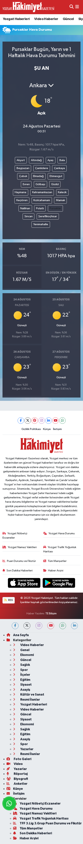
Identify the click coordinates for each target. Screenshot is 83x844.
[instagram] (39, 625)
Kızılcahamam (41, 200)
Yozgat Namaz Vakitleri (22, 547)
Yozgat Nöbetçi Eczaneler (15, 535)
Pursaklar (55, 208)
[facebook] (15, 625)
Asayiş (25, 689)
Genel (25, 650)
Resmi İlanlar (30, 699)
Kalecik (62, 192)
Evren (26, 184)
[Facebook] (21, 420)
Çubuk (23, 176)
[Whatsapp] (62, 420)
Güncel (68, 19)
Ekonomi (27, 655)
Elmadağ (38, 176)
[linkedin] (74, 625)
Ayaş (50, 160)
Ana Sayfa (21, 635)
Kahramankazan (42, 192)
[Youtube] (55, 420)
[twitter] (27, 625)
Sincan (29, 216)
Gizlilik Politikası (31, 429)
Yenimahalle (40, 224)
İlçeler (25, 674)
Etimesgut (56, 176)
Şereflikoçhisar (47, 216)
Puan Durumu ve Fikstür (21, 561)
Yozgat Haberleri (16, 19)
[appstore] (24, 583)
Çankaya (59, 168)
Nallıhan (25, 208)
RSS (10, 600)
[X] (28, 420)
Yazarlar (26, 749)
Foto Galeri (22, 759)
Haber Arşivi (55, 570)
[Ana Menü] (77, 7)
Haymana (20, 192)
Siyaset (26, 684)
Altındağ (36, 160)
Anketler (20, 783)
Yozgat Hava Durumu (61, 533)
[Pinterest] (34, 420)
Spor (24, 669)
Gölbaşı (40, 184)
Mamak (60, 200)
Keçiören (22, 200)
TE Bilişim (51, 613)
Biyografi (20, 778)
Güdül (55, 184)
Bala (62, 160)
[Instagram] (41, 420)
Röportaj (20, 773)
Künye (47, 429)
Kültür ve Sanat (32, 694)
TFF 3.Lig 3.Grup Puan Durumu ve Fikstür (51, 823)
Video (18, 764)
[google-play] (59, 583)
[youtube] (50, 625)
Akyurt (21, 160)
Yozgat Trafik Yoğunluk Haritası (59, 549)
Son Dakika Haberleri (20, 570)
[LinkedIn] (48, 420)
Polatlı (40, 208)
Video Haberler (46, 19)
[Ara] (71, 7)
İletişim (57, 429)
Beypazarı (23, 168)
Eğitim (25, 679)
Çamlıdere (41, 168)
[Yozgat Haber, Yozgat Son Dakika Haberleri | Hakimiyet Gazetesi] (28, 7)
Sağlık (25, 664)
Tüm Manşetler (57, 561)
